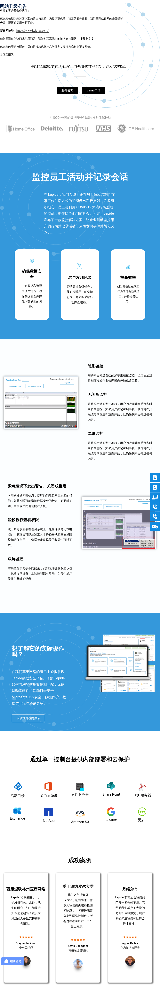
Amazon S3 (80, 822)
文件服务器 (80, 794)
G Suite (111, 820)
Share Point (111, 794)
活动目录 (18, 796)
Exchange (17, 818)
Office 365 (49, 796)
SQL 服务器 (142, 795)
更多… (142, 820)
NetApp (49, 821)
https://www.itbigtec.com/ (32, 30)
